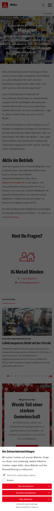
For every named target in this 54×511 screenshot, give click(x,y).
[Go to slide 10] (39, 376)
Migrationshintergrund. (13, 182)
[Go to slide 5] (22, 376)
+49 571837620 (28, 278)
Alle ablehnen (25, 499)
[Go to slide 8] (32, 376)
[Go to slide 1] (8, 376)
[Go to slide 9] (35, 376)
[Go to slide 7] (29, 376)
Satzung (14, 216)
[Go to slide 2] (11, 376)
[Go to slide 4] (18, 376)
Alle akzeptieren (26, 486)
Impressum (34, 507)
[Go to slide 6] (25, 376)
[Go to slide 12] (46, 376)
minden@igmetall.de (29, 282)
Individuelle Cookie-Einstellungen (27, 504)
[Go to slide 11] (42, 376)
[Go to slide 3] (15, 376)
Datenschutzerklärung (23, 507)
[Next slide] (50, 376)
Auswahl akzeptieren (26, 492)
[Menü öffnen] (50, 5)
